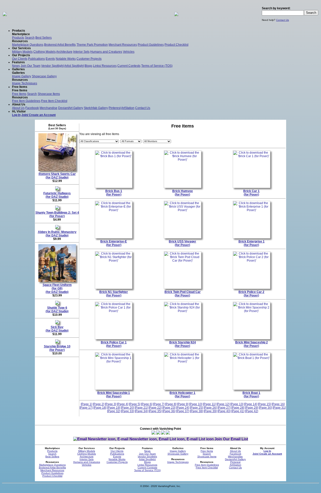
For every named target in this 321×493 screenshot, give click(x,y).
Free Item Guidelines (26, 101)
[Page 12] (222, 404)
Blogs (88, 66)
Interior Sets (81, 51)
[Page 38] (196, 411)
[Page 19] (113, 407)
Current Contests (128, 66)
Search (30, 37)
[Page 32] (113, 411)
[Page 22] (155, 407)
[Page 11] (209, 404)
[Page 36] (168, 411)
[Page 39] (210, 411)
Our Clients (19, 58)
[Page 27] (223, 407)
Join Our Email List (231, 439)
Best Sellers (43, 37)
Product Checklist (176, 44)
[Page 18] (99, 407)
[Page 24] (182, 407)
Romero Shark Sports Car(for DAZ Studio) (57, 175)
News (16, 66)
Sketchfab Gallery (96, 108)
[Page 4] (122, 404)
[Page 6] (146, 404)
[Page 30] (265, 407)
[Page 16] (278, 404)
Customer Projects (89, 58)
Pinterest (115, 108)
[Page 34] (141, 411)
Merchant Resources (123, 44)
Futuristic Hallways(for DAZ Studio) (57, 195)
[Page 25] (196, 407)
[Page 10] (195, 404)
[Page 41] (237, 411)
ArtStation (127, 108)
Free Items (19, 94)
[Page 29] (251, 407)
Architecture (64, 51)
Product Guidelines (151, 44)
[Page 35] (155, 411)
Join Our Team (30, 66)
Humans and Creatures (106, 51)
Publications (36, 58)
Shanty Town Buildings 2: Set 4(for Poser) (57, 214)
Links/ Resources (105, 66)
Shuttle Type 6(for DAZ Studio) (57, 309)
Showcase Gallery (44, 76)
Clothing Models (44, 51)
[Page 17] (86, 407)
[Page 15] (264, 404)
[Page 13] (236, 404)
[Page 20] (127, 407)
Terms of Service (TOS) (157, 66)
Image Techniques (24, 83)
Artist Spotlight (74, 66)
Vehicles (128, 51)
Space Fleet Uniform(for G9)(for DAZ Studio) (57, 288)
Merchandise (48, 108)
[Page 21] (141, 407)
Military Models (22, 51)
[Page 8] (170, 404)
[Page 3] (110, 404)
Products (18, 37)
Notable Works (66, 58)
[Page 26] (210, 407)
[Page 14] (250, 404)
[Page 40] (223, 411)
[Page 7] (158, 404)
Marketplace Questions (27, 44)
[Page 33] (127, 411)
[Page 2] (98, 404)
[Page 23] (168, 407)
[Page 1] (86, 404)
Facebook (32, 108)
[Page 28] (237, 407)
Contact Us (282, 20)
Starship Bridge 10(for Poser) (57, 348)
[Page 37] (182, 411)
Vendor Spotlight (52, 66)
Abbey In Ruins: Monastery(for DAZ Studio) (57, 233)
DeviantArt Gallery (70, 108)
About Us (18, 108)
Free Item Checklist (54, 101)
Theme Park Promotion (92, 44)
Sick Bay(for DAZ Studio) (57, 328)
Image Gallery (21, 76)
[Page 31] (279, 407)
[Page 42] (251, 411)
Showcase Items (49, 94)
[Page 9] (182, 404)
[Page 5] (134, 404)
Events (50, 58)
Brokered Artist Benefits (60, 44)
